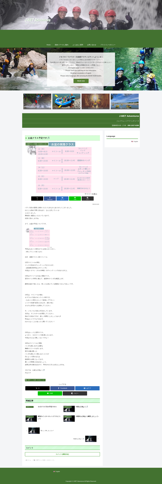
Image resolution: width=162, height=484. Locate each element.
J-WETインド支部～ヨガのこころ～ (36, 380)
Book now (81, 81)
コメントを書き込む (62, 454)
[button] (88, 198)
